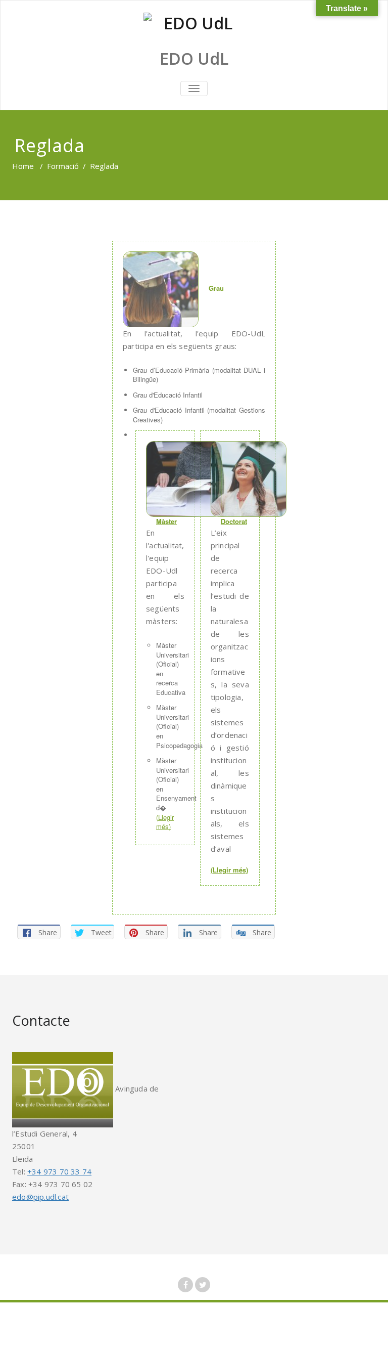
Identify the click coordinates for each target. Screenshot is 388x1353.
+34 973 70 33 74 (59, 1171)
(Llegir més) (165, 822)
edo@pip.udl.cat (40, 1197)
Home (23, 166)
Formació (63, 166)
